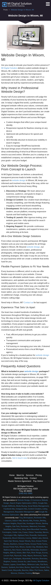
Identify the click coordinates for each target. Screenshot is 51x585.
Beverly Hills (27, 521)
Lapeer (12, 564)
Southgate (17, 558)
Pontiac (36, 521)
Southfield (7, 529)
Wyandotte (26, 558)
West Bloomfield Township (37, 529)
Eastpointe (7, 538)
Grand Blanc (21, 564)
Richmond (37, 556)
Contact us (28, 302)
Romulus (35, 558)
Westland (39, 547)
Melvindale (34, 550)
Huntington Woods (33, 523)
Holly (24, 556)
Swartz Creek (7, 570)
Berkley (43, 521)
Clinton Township (35, 532)
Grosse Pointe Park (10, 547)
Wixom (22, 547)
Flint (47, 567)
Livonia (28, 538)
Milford (12, 553)
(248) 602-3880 (25, 493)
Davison (4, 567)
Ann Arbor (20, 567)
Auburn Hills (17, 521)
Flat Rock (44, 564)
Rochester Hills (40, 518)
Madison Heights (9, 523)
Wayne (30, 556)
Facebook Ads (9, 509)
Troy (21, 518)
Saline (46, 570)
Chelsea (21, 573)
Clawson (8, 521)
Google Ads (42, 503)
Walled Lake (37, 538)
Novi (33, 541)
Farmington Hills (10, 535)
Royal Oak (21, 523)
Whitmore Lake (33, 564)
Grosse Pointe (23, 544)
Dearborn (13, 544)
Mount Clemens (18, 538)
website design (18, 180)
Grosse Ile (22, 561)
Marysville (17, 570)
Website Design (23, 500)
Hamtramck (42, 535)
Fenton (14, 561)
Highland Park (23, 535)
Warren (45, 532)
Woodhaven (42, 561)
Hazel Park (16, 529)
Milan (31, 570)
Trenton (6, 564)
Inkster (19, 553)
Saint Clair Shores (11, 541)
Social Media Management (38, 506)
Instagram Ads (21, 509)
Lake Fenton (32, 561)
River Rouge (36, 553)
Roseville (33, 535)
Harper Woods (24, 541)
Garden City (30, 547)
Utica (24, 529)
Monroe (14, 573)
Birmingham (28, 518)
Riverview (43, 558)
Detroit (45, 538)
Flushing (28, 573)
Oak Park (16, 526)
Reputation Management (24, 512)
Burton (27, 567)
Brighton (7, 561)
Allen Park (26, 553)
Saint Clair (35, 567)
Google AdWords (8, 506)
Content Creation (34, 509)
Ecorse (45, 553)
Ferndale (41, 526)
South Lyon (7, 558)
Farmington (6, 532)
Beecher (25, 570)
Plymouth (18, 556)
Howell (42, 567)
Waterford (33, 526)
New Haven (16, 550)
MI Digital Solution (9, 68)
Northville (25, 550)
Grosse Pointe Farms (38, 544)
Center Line (16, 532)
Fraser (24, 532)
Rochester (24, 526)
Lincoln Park (8, 556)
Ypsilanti (12, 567)
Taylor (44, 556)
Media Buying (21, 506)
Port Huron (39, 570)
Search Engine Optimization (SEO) (23, 503)
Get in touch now (19, 458)
